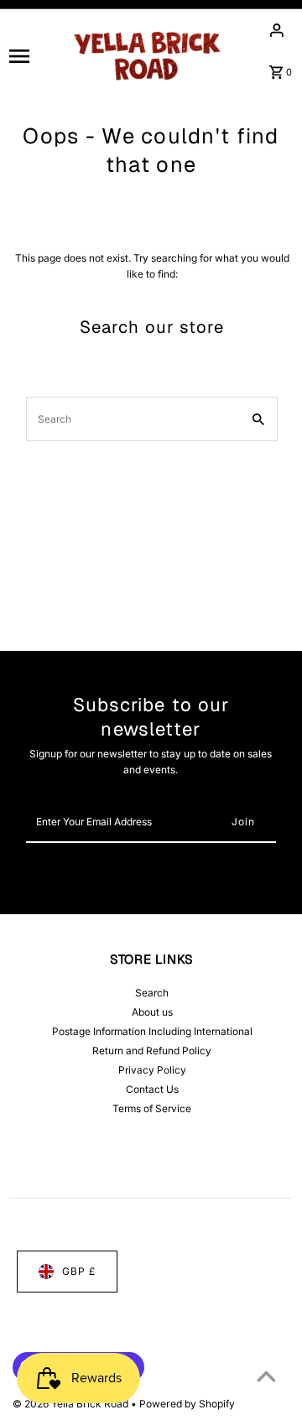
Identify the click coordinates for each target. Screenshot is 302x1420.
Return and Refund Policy (151, 1050)
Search (152, 992)
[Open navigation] (33, 55)
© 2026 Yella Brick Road (72, 1403)
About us (152, 1012)
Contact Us (152, 1089)
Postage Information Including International (152, 1031)
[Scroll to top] (266, 1376)
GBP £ (79, 1271)
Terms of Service (151, 1108)
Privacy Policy (152, 1070)
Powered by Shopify (187, 1403)
